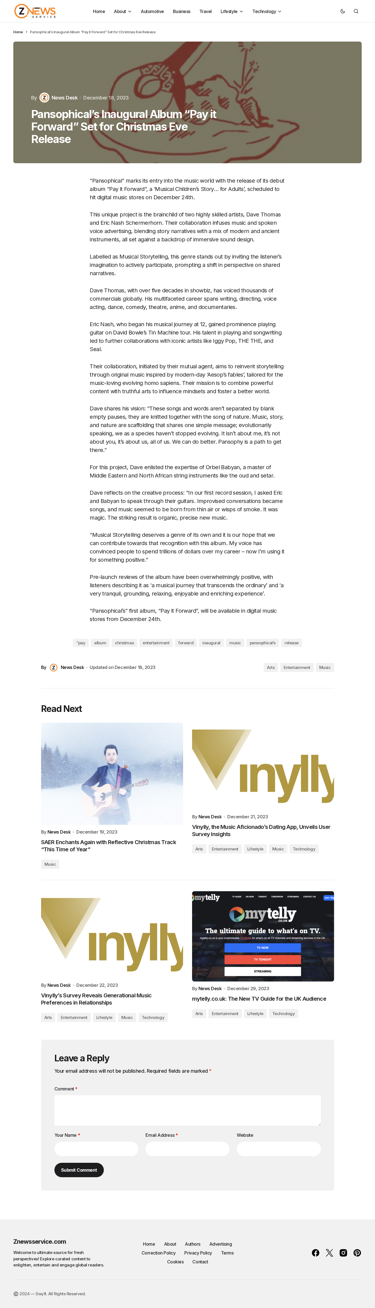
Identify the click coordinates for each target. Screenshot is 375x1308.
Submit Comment (79, 1170)
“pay (80, 642)
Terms (227, 1253)
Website (245, 1135)
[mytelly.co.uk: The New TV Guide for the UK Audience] (263, 936)
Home (18, 32)
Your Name (67, 1135)
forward (185, 642)
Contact (200, 1261)
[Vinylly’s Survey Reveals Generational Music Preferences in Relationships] (112, 934)
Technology (304, 849)
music (235, 642)
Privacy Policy (198, 1253)
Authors (192, 1244)
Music (325, 667)
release (292, 642)
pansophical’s (263, 642)
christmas (124, 642)
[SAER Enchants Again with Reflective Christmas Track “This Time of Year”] (112, 774)
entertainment (156, 642)
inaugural (211, 642)
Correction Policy (159, 1253)
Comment (65, 1089)
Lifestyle (255, 849)
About (170, 1244)
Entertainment (297, 667)
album (100, 642)
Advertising (220, 1244)
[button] (342, 11)
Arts (271, 667)
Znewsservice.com (39, 1241)
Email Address (161, 1135)
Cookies (175, 1261)
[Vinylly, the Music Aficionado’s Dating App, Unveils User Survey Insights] (263, 766)
